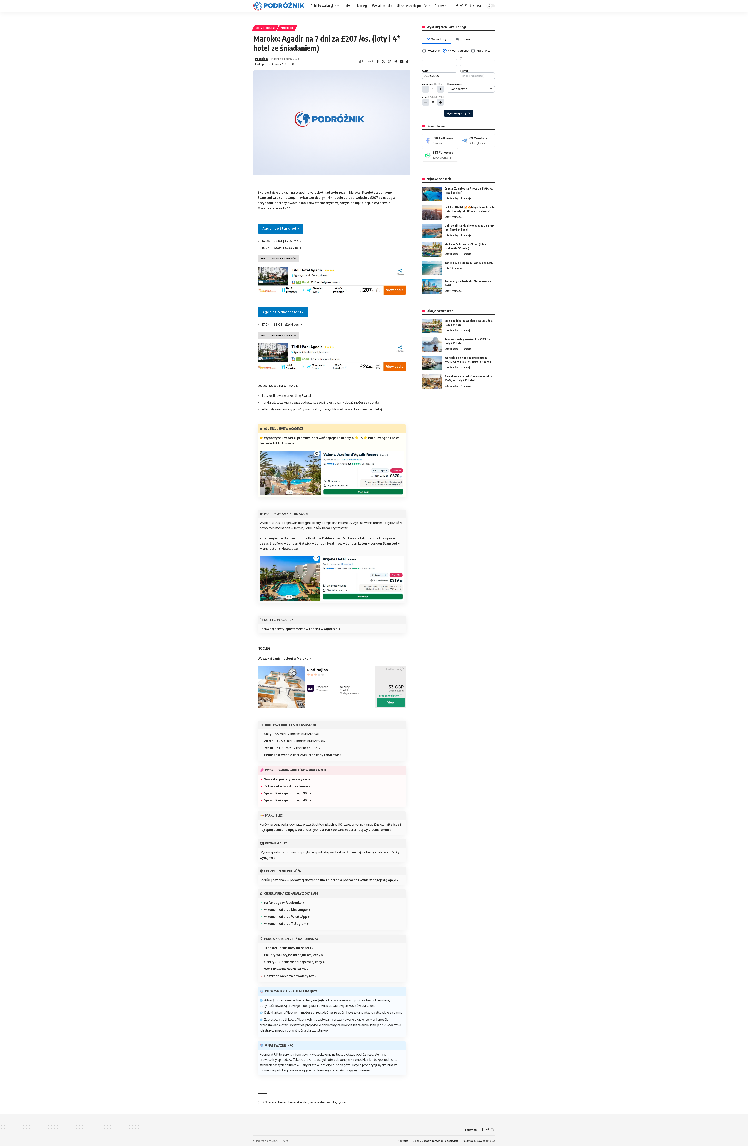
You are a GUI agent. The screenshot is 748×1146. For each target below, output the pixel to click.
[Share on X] (383, 61)
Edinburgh (368, 538)
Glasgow (385, 538)
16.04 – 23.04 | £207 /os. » (282, 241)
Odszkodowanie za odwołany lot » (290, 976)
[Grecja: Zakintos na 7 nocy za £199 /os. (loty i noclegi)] (432, 194)
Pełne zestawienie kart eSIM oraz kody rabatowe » (302, 755)
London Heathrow (328, 543)
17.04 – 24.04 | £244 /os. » (282, 324)
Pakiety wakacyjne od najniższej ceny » (293, 955)
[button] (472, 6)
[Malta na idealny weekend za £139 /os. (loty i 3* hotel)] (432, 326)
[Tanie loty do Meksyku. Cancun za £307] (432, 268)
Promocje (287, 28)
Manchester (269, 549)
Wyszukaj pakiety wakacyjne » (287, 779)
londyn (282, 1102)
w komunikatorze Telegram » (286, 924)
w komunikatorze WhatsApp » (287, 917)
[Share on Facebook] (377, 61)
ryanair (342, 1102)
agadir (272, 1102)
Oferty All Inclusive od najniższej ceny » (294, 962)
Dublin (327, 538)
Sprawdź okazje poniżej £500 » (287, 800)
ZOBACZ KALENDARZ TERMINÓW (278, 258)
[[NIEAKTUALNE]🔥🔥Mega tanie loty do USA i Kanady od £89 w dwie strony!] (432, 212)
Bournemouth (294, 538)
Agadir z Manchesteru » (283, 312)
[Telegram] (461, 5)
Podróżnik (261, 58)
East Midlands (346, 538)
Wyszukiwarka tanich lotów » (286, 969)
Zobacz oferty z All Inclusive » (287, 786)
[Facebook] (457, 5)
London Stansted (383, 543)
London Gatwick (299, 543)
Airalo (268, 741)
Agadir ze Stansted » (280, 228)
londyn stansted (298, 1102)
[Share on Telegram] (395, 61)
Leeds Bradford (271, 543)
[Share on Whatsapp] (389, 61)
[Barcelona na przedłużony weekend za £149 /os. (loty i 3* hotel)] (432, 381)
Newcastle (289, 549)
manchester (317, 1102)
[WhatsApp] (466, 5)
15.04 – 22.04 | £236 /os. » (281, 248)
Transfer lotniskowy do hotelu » (289, 948)
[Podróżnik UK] (278, 6)
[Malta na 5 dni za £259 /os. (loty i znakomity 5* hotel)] (432, 249)
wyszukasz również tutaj (363, 409)
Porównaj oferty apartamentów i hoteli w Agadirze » (300, 629)
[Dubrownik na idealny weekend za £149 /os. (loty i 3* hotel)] (432, 231)
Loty (447, 216)
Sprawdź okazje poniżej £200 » (287, 793)
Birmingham (271, 538)
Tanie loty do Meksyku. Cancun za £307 (469, 262)
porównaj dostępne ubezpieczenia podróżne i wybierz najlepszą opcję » (344, 880)
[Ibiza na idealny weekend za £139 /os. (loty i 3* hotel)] (432, 344)
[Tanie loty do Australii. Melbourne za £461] (432, 286)
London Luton (356, 543)
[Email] (401, 61)
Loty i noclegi (265, 28)
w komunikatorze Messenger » (287, 910)
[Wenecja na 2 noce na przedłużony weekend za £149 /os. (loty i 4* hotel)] (432, 363)
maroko (331, 1102)
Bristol (313, 538)
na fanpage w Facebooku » (284, 903)
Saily (268, 734)
